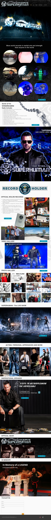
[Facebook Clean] (42, 517)
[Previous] (5, 154)
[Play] (39, 392)
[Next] (45, 154)
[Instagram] (40, 517)
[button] (10, 57)
